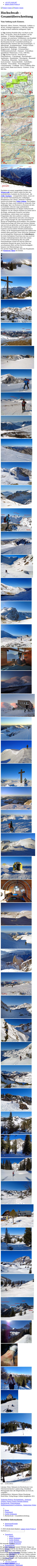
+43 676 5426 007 (11, 2)
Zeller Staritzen (6, 196)
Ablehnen (11, 1563)
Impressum (19, 1565)
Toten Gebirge (21, 201)
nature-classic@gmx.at (12, 4)
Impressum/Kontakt (11, 1523)
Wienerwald (5, 192)
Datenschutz (9, 1525)
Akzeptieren (4, 1563)
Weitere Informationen (7, 1565)
